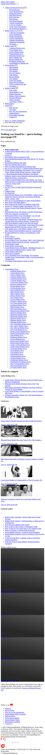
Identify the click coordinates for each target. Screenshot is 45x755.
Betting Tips (5, 636)
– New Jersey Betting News (18, 326)
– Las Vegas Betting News (18, 303)
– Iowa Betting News (16, 297)
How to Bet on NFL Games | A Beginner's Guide (21, 527)
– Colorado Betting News (17, 280)
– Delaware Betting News (17, 284)
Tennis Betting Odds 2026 (13, 251)
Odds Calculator (14, 100)
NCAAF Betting (14, 73)
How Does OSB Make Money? (15, 202)
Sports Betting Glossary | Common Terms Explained (22, 532)
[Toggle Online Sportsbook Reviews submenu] (25, 8)
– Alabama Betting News (17, 271)
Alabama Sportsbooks (16, 40)
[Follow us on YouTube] (14, 705)
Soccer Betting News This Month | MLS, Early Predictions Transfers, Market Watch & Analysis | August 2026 (24, 241)
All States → (13, 44)
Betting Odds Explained (17, 96)
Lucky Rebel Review (16, 11)
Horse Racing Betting (16, 82)
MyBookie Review (15, 13)
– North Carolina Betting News (19, 331)
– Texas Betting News (16, 350)
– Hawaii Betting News (17, 290)
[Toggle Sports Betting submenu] (16, 65)
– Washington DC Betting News (20, 362)
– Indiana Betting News (17, 296)
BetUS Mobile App (15, 57)
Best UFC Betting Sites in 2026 (15, 165)
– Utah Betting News (16, 354)
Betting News (9, 103)
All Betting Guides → (16, 102)
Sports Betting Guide (12, 244)
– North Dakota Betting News (19, 333)
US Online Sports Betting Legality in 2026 (19, 261)
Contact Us (13, 117)
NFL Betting (13, 71)
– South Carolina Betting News (19, 345)
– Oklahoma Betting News (18, 337)
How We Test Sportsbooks (18, 111)
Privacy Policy (10, 236)
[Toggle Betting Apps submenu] (15, 46)
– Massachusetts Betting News (19, 311)
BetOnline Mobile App (16, 56)
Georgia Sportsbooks (16, 38)
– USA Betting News (16, 352)
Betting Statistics (6, 658)
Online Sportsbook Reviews (14, 8)
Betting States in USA (12, 30)
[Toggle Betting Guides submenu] (16, 88)
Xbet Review (13, 19)
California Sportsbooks (16, 33)
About (7, 105)
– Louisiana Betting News (17, 305)
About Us (8, 155)
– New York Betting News (18, 330)
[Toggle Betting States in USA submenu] (21, 31)
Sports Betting (9, 65)
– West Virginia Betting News (19, 364)
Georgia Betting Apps (16, 52)
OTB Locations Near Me (17, 84)
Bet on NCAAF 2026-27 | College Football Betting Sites (24, 168)
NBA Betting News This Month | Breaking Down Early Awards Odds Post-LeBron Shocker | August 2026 (23, 220)
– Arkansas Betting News (17, 277)
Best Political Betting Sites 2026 (15, 163)
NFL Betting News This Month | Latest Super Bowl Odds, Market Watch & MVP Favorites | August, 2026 (24, 226)
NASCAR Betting (15, 80)
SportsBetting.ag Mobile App (19, 63)
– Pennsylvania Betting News (19, 341)
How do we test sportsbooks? (14, 712)
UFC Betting (13, 79)
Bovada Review (14, 10)
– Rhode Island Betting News (19, 343)
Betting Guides (10, 88)
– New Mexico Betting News (19, 328)
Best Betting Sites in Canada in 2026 (17, 157)
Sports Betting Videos (12, 720)
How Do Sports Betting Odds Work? (17, 525)
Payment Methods (15, 98)
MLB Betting (13, 67)
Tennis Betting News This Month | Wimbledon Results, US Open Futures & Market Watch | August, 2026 (24, 249)
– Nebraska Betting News (17, 322)
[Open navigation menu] (17, 4)
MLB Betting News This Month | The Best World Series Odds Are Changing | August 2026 (23, 213)
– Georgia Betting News (17, 288)
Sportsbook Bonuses (16, 21)
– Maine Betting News (16, 307)
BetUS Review (14, 17)
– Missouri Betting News (17, 318)
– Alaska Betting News (16, 273)
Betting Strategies (15, 94)
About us (8, 708)
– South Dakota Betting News (19, 347)
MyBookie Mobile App (17, 61)
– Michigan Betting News (17, 313)
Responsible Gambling (16, 115)
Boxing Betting (14, 77)
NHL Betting (13, 75)
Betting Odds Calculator (9, 592)
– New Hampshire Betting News (20, 324)
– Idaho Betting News (16, 292)
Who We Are (13, 108)
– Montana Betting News (17, 320)
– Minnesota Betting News (18, 314)
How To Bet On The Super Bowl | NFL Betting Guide (23, 528)
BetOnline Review (15, 15)
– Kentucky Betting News (17, 301)
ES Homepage (10, 193)
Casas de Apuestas (15, 25)
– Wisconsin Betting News (18, 365)
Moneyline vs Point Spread (10, 681)
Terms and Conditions (12, 253)
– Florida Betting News (17, 286)
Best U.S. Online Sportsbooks (15, 121)
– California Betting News (18, 279)
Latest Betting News (12, 269)
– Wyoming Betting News (17, 367)
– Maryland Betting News (17, 309)
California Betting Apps (17, 48)
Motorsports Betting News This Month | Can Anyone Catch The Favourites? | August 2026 (22, 216)
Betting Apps (9, 46)
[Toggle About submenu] (10, 106)
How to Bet (13, 90)
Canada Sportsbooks (16, 23)
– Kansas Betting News (17, 299)
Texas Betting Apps (15, 50)
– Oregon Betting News (17, 339)
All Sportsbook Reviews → (18, 28)
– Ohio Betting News (16, 335)
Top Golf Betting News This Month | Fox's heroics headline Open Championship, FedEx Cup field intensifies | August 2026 (24, 257)
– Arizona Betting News (17, 275)
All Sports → (13, 86)
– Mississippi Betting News (18, 316)
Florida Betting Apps (16, 54)
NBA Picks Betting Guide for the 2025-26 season (21, 223)
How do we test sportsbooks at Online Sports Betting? (23, 200)
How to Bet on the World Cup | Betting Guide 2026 (22, 204)
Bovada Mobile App (16, 59)
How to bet (4, 614)
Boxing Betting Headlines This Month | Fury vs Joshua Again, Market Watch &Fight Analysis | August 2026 (23, 171)
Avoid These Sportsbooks (17, 27)
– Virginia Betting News (17, 358)
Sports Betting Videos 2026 (14, 246)
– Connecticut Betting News (18, 282)
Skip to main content (7, 2)
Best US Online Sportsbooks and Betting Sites (20, 166)
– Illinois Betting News (16, 294)
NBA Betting (13, 69)
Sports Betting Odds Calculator (15, 714)
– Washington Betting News (18, 360)
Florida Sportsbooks (15, 36)
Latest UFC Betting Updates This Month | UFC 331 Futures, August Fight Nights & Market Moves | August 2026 (23, 208)
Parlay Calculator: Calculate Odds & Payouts (20, 530)
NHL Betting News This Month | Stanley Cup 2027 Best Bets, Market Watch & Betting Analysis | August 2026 (24, 230)
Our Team (12, 109)
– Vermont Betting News (17, 356)
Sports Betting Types (16, 92)
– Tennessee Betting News (18, 348)
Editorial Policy (14, 113)
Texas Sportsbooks (15, 34)
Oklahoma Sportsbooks (17, 42)
